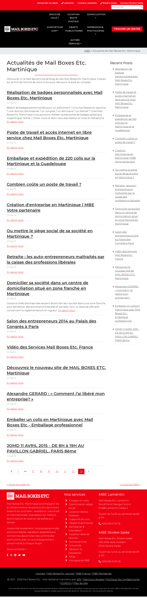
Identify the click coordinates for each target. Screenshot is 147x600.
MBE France (83, 573)
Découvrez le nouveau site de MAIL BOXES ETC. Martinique (125, 273)
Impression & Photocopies (95, 29)
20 (57, 471)
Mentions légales (93, 579)
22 (73, 471)
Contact (40, 573)
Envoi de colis (54, 16)
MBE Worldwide (102, 573)
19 (49, 471)
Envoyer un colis (79, 500)
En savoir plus (15, 121)
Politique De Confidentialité (123, 579)
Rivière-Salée (109, 3)
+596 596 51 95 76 (110, 523)
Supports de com (55, 29)
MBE (87, 51)
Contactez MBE (130, 484)
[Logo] (21, 29)
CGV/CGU (66, 583)
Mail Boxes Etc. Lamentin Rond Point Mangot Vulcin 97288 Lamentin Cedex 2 (115, 504)
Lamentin (68, 3)
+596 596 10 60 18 (111, 561)
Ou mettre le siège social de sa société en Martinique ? (126, 174)
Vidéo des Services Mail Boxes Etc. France (50, 347)
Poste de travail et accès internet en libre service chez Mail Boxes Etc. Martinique (125, 100)
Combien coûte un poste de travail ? (44, 184)
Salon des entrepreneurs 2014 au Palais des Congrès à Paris (127, 238)
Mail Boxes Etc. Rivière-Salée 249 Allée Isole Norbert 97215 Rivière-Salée (115, 542)
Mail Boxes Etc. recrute (60, 573)
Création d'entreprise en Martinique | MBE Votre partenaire (125, 156)
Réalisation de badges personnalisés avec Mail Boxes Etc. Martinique (126, 76)
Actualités (75, 545)
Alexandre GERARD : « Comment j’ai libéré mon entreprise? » (127, 292)
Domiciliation (96, 14)
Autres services (74, 42)
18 (41, 471)
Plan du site (81, 583)
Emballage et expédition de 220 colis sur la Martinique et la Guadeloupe (125, 123)
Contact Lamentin (87, 3)
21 (65, 471)
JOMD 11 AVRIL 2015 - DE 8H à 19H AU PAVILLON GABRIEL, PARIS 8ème (127, 335)
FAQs (72, 556)
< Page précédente (18, 484)
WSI (79, 579)
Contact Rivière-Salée (131, 3)
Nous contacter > (17, 549)
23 (81, 471)
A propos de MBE (79, 560)
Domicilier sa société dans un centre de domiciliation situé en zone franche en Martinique (47, 288)
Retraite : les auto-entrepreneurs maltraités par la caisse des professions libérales (127, 193)
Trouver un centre (127, 29)
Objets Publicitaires (81, 523)
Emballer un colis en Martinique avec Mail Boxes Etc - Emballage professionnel (127, 313)
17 (33, 471)
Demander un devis (47, 3)
